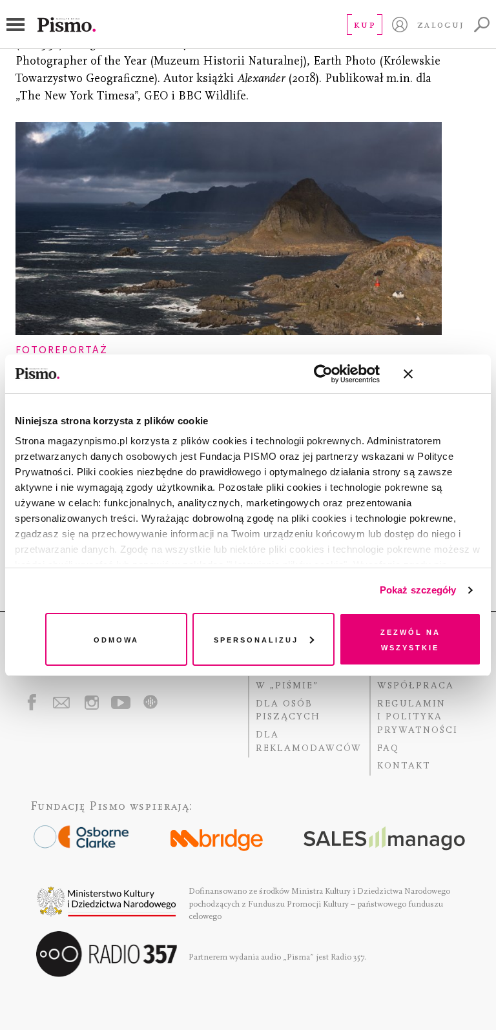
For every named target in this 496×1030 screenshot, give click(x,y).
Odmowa (116, 638)
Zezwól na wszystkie (410, 639)
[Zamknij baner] (442, 373)
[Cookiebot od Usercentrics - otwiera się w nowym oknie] (323, 374)
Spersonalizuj (256, 638)
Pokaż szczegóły (418, 589)
